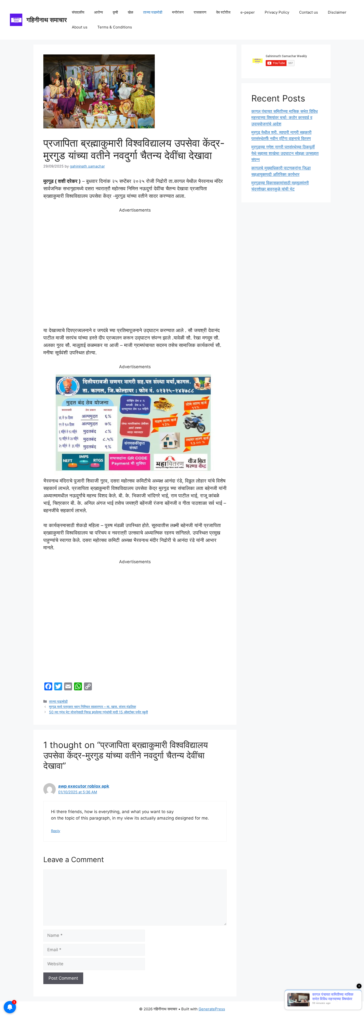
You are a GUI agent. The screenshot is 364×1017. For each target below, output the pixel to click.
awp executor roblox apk (83, 786)
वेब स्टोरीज (223, 12)
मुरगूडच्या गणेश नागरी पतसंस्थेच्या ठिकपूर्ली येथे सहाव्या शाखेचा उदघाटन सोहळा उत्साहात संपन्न (285, 153)
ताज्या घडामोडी (152, 12)
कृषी (115, 12)
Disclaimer (337, 12)
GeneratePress (212, 1009)
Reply (55, 831)
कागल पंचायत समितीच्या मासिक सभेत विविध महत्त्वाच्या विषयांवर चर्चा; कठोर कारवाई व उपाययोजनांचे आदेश (284, 117)
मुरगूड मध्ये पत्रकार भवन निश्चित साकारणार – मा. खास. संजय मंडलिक (92, 706)
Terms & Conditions (114, 27)
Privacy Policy (277, 12)
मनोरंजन (178, 12)
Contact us (308, 12)
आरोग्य (98, 12)
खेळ (130, 12)
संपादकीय (78, 12)
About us (79, 27)
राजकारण (200, 12)
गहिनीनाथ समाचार (46, 20)
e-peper (247, 12)
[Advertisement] (135, 270)
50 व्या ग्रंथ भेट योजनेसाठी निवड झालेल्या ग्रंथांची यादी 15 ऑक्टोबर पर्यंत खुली (98, 712)
